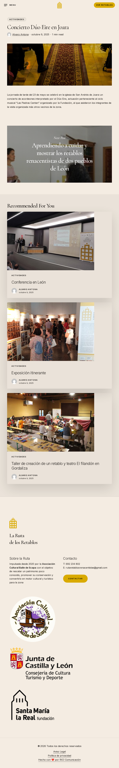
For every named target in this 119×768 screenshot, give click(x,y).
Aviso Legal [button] (59, 751)
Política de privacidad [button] (59, 755)
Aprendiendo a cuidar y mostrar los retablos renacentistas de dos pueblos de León (59, 154)
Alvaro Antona (20, 34)
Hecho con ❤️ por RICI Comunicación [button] (59, 759)
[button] (10, 5)
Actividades (16, 19)
